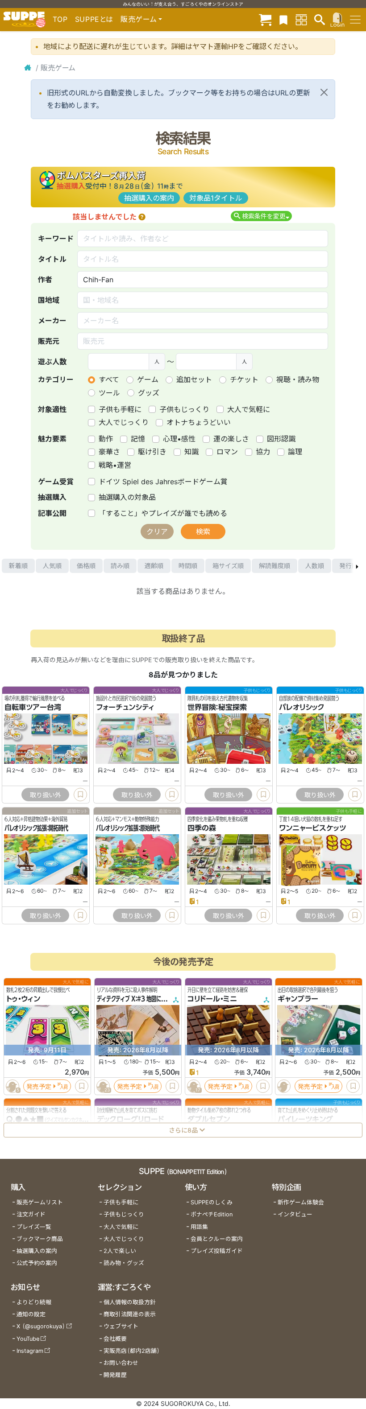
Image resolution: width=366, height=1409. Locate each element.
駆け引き (152, 451)
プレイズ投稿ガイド (217, 1251)
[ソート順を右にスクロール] (357, 566)
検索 (203, 531)
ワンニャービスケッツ (312, 828)
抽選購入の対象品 (127, 497)
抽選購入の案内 (149, 198)
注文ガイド (31, 1214)
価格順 (86, 565)
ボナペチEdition (212, 1214)
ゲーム (147, 379)
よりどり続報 (34, 1302)
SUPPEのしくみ (212, 1202)
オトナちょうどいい (198, 422)
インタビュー (295, 1214)
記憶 (138, 438)
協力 (263, 451)
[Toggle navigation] (355, 20)
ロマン (227, 451)
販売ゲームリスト (40, 1202)
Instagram (30, 1350)
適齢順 (154, 565)
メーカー (52, 320)
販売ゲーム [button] (139, 19)
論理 (295, 451)
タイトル (52, 259)
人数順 (314, 565)
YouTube (28, 1338)
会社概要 (115, 1338)
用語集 (199, 1227)
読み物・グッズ (124, 1263)
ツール (109, 392)
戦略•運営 (115, 465)
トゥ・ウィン (23, 998)
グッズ (148, 392)
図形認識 (281, 438)
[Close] (324, 92)
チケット (244, 379)
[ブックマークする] (80, 794)
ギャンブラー (298, 998)
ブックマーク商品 (40, 1239)
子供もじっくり (184, 409)
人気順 (52, 565)
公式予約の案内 (37, 1263)
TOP (60, 19)
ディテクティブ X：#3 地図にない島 (136, 998)
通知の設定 (31, 1314)
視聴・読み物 (297, 379)
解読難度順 (274, 565)
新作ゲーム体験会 (301, 1202)
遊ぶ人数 (52, 361)
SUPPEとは (94, 19)
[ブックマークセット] (283, 19)
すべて (109, 379)
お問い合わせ (121, 1363)
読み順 (120, 565)
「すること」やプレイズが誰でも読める (163, 513)
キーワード (56, 238)
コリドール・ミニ (212, 998)
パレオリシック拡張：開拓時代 (36, 828)
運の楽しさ (231, 438)
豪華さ (109, 451)
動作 (106, 438)
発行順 (348, 565)
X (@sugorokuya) (41, 1326)
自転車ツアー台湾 (32, 707)
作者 (45, 279)
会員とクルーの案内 (217, 1239)
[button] (142, 216)
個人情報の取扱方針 (130, 1302)
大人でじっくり (124, 422)
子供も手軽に (120, 409)
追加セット (194, 379)
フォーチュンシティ (125, 707)
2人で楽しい (120, 1251)
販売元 (48, 341)
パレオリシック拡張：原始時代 (128, 828)
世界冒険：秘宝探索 (217, 707)
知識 (191, 451)
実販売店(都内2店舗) (132, 1350)
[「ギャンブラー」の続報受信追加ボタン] (284, 1086)
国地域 (48, 300)
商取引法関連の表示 (130, 1314)
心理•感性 (179, 438)
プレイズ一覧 (34, 1227)
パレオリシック (301, 707)
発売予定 (38, 1086)
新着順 (18, 565)
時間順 (188, 565)
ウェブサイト (121, 1326)
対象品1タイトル (215, 198)
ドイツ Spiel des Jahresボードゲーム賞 (163, 481)
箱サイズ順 (228, 565)
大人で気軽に (248, 409)
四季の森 (201, 828)
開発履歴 (115, 1375)
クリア (157, 531)
